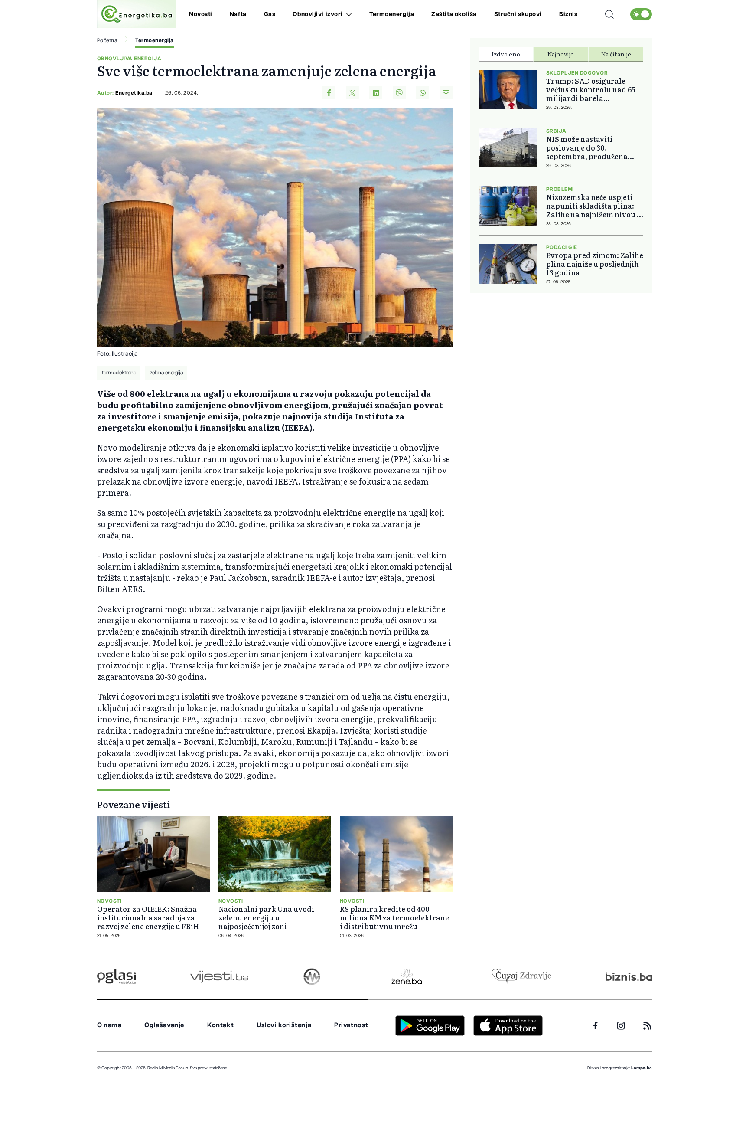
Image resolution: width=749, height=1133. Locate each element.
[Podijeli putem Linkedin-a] (375, 92)
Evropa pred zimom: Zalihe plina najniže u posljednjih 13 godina (594, 264)
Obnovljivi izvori (318, 14)
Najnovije (560, 53)
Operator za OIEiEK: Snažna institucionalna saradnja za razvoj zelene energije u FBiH (148, 917)
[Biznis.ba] (629, 976)
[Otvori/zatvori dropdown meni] (347, 14)
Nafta (238, 14)
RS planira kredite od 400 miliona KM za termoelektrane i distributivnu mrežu (394, 917)
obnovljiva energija (129, 58)
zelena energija (166, 372)
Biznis (568, 14)
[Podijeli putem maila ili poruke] (446, 92)
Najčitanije (616, 53)
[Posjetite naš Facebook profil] (595, 1026)
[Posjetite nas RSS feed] (647, 1025)
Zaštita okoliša (453, 14)
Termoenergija (391, 14)
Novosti (200, 14)
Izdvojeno (506, 53)
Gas (270, 14)
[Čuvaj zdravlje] (521, 976)
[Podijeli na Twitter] (352, 92)
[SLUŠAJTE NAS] (312, 976)
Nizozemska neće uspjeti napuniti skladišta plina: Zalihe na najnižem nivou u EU (594, 206)
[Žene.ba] (406, 976)
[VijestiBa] (219, 976)
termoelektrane (119, 372)
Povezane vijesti (133, 804)
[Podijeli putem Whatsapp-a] (422, 92)
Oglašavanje (164, 1025)
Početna (107, 40)
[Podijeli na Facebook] (328, 92)
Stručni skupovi (518, 14)
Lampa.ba (641, 1068)
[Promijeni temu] (641, 14)
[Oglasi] (116, 976)
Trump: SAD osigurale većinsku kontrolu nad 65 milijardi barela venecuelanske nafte (590, 89)
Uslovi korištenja (284, 1025)
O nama (109, 1025)
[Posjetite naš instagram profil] (620, 1025)
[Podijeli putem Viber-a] (399, 92)
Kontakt (220, 1025)
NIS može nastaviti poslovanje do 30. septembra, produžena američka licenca (587, 147)
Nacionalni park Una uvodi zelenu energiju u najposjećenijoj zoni (266, 917)
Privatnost (351, 1025)
